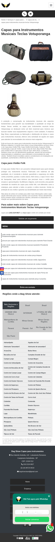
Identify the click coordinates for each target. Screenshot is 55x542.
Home (27, 482)
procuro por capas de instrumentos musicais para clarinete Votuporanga (27, 268)
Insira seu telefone (32, 507)
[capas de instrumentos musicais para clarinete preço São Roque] (41, 78)
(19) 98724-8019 (28, 468)
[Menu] (51, 5)
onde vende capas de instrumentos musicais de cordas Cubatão (24, 264)
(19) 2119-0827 (14, 213)
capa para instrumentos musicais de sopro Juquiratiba (21, 251)
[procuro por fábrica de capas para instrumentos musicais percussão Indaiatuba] (14, 78)
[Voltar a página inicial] (5, 5)
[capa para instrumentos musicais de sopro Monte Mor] (14, 52)
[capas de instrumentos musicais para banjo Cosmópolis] (14, 105)
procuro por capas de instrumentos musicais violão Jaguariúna (24, 260)
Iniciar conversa (32, 519)
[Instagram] (25, 525)
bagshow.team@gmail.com (28, 471)
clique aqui (26, 213)
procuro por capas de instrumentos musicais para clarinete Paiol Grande (27, 241)
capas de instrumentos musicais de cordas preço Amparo (22, 255)
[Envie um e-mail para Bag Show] (30, 13)
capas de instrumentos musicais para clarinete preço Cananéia (24, 279)
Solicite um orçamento (28, 219)
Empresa (27, 489)
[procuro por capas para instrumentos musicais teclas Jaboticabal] (41, 52)
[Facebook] (30, 525)
